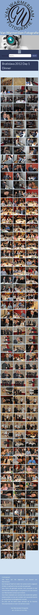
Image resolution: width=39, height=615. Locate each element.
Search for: (5, 55)
